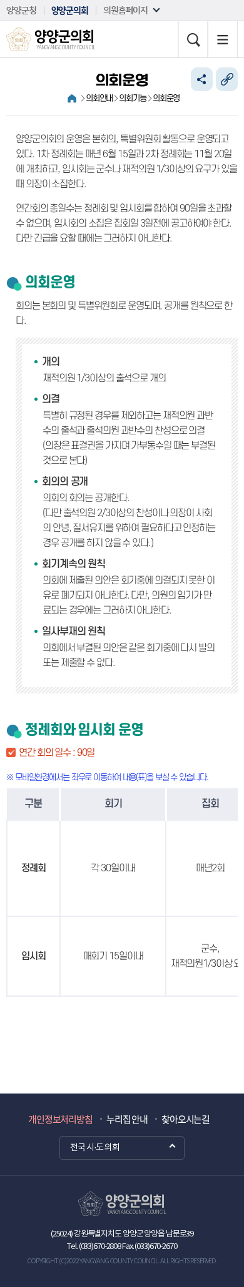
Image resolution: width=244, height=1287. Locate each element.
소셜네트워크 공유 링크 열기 (202, 79)
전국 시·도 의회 (94, 1148)
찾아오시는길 (185, 1119)
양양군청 (21, 11)
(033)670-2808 (100, 1246)
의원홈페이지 (125, 11)
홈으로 (71, 98)
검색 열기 (193, 39)
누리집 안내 (127, 1119)
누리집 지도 (223, 39)
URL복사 (227, 79)
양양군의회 (69, 11)
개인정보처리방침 (60, 1119)
